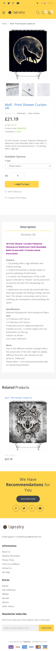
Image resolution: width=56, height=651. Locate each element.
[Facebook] (4, 3)
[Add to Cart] (50, 458)
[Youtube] (18, 3)
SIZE (8, 161)
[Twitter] (9, 3)
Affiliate (5, 594)
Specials (5, 598)
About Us (6, 551)
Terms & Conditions (11, 564)
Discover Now (28, 499)
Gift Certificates (9, 590)
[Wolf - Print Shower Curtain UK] (12, 89)
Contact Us (7, 568)
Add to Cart (22, 184)
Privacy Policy (8, 560)
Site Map (6, 572)
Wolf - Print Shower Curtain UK (22, 23)
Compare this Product (17, 198)
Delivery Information (11, 556)
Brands (5, 586)
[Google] (13, 3)
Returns (5, 602)
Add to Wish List (14, 191)
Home (4, 23)
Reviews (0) (28, 234)
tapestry (27, 641)
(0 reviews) (21, 113)
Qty (6, 175)
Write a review (34, 113)
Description (28, 227)
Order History (8, 606)
